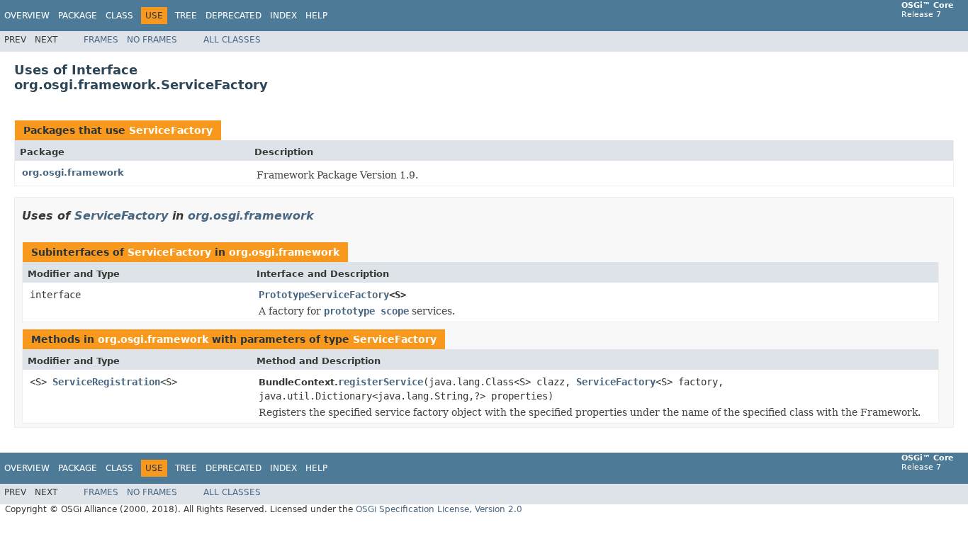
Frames (101, 40)
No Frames (152, 40)
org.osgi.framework (73, 172)
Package (77, 16)
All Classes (232, 40)
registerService (380, 381)
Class (119, 16)
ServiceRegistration (106, 381)
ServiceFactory (171, 130)
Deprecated (233, 16)
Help (316, 16)
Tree (186, 16)
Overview (27, 16)
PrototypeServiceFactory (324, 294)
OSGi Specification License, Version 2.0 (439, 509)
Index (283, 16)
